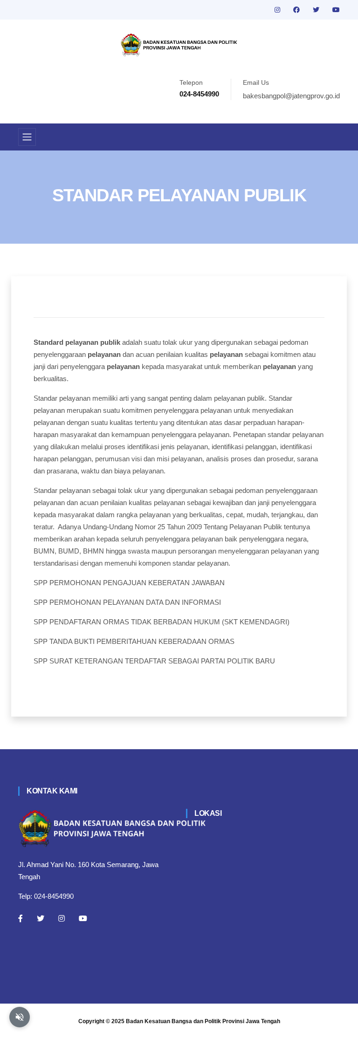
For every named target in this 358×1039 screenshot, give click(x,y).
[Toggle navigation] (27, 137)
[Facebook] (20, 918)
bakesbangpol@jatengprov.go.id (291, 96)
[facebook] (297, 10)
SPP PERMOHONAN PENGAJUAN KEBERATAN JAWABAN (129, 583)
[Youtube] (83, 918)
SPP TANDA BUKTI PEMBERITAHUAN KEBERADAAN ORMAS (134, 641)
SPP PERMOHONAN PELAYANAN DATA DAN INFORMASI (127, 602)
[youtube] (336, 10)
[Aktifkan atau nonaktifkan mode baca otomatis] (19, 1017)
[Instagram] (61, 918)
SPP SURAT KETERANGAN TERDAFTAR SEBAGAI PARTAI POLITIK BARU (154, 661)
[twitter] (317, 10)
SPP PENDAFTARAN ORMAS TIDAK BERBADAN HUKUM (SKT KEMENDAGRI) (161, 622)
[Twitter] (40, 918)
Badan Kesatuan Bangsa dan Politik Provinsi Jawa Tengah (203, 1021)
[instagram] (278, 10)
